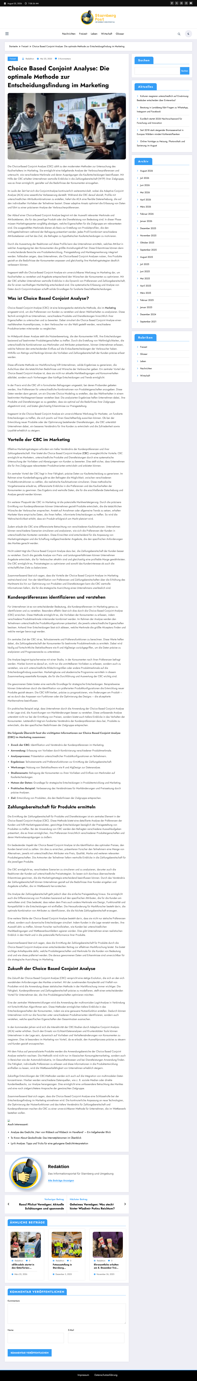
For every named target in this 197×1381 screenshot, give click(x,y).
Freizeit (83, 34)
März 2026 (145, 206)
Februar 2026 (147, 214)
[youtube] (191, 3)
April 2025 (145, 285)
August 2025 (146, 257)
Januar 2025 (146, 307)
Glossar (120, 34)
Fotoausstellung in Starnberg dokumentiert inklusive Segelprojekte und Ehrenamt (65, 1266)
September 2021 (148, 321)
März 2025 (145, 293)
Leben (94, 34)
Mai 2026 (145, 192)
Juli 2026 (144, 178)
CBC (85, 453)
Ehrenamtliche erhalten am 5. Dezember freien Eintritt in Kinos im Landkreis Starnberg (106, 1266)
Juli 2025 (144, 264)
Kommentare (14, 1300)
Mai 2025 (145, 278)
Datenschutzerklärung (105, 1375)
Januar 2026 (146, 221)
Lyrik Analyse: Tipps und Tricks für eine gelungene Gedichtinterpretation (49, 1143)
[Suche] (179, 34)
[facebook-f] (172, 3)
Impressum (83, 1375)
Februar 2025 (147, 300)
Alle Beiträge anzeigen (61, 1180)
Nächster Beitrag (78, 1199)
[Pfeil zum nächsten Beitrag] (125, 1204)
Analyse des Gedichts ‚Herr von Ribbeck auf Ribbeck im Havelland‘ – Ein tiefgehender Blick (61, 1132)
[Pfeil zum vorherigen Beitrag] (9, 1204)
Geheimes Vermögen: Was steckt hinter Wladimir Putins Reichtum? (92, 1207)
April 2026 (145, 199)
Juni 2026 (145, 185)
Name (10, 1330)
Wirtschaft (106, 34)
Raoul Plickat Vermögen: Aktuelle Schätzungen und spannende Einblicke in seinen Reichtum (41, 1207)
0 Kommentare (64, 58)
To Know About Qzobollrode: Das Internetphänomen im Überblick (46, 1138)
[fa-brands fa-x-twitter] (176, 3)
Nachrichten (68, 34)
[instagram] (186, 3)
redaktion (30, 58)
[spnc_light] (188, 33)
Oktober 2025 (147, 242)
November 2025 (148, 235)
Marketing (110, 308)
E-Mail (71, 1330)
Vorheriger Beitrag (54, 1199)
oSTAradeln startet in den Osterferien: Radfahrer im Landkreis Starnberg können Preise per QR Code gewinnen (24, 1266)
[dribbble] (181, 3)
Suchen (144, 60)
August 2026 (146, 170)
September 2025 (148, 249)
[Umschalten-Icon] (7, 34)
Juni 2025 (145, 271)
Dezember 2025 (148, 228)
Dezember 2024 (148, 314)
